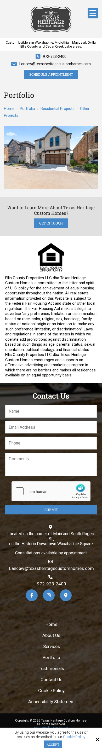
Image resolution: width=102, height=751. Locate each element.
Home (9, 108)
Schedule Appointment (51, 74)
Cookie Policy (74, 737)
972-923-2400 (54, 56)
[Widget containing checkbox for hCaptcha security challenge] (51, 491)
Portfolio (27, 108)
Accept (53, 744)
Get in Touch (51, 223)
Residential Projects (58, 108)
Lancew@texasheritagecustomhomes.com (55, 64)
